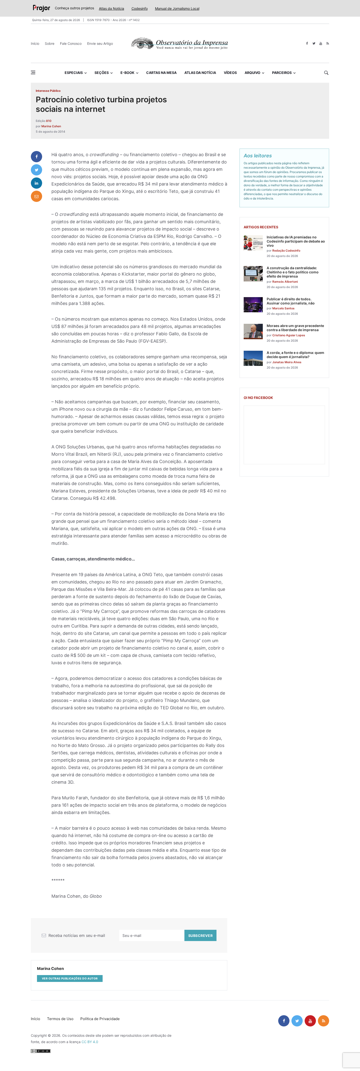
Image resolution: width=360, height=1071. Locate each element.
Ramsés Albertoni (285, 281)
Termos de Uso (60, 1018)
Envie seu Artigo (100, 43)
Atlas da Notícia (111, 8)
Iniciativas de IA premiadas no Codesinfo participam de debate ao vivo (296, 241)
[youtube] (320, 43)
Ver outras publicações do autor (70, 978)
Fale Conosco (71, 43)
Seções (102, 72)
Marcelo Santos (283, 308)
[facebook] (307, 43)
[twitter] (313, 43)
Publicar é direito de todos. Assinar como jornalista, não (291, 301)
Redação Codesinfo (286, 250)
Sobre (49, 43)
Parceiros (282, 72)
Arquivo (252, 72)
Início (35, 43)
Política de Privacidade (100, 1018)
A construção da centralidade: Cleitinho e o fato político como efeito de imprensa (293, 272)
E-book (127, 72)
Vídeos (230, 72)
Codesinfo (140, 8)
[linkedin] (36, 183)
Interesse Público (48, 91)
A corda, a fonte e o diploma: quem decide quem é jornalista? (295, 354)
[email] (36, 196)
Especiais (74, 72)
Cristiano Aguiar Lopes (288, 335)
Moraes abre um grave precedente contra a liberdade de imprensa (295, 328)
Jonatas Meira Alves (286, 362)
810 (48, 121)
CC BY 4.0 (90, 1042)
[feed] (327, 43)
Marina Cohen (51, 126)
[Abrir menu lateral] (33, 72)
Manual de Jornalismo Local (177, 8)
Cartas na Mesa (161, 72)
